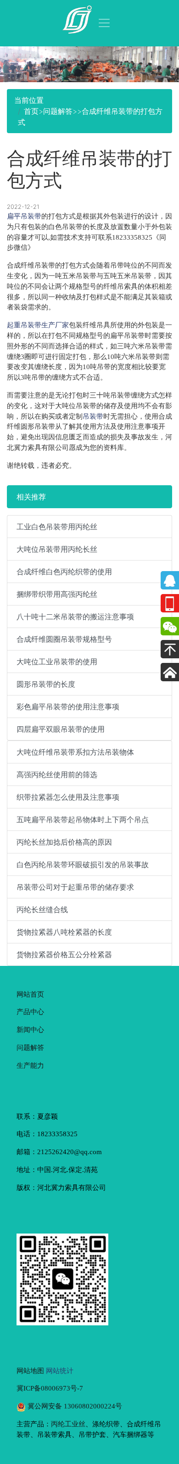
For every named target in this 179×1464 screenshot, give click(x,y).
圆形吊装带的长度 (46, 684)
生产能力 (30, 1065)
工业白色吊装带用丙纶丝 (57, 526)
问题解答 (58, 111)
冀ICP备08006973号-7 (50, 1388)
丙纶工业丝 (68, 1424)
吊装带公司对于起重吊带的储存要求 (75, 887)
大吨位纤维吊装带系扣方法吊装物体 (75, 752)
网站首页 (30, 994)
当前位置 (29, 100)
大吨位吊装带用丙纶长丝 (57, 549)
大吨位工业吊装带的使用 (57, 661)
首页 (31, 111)
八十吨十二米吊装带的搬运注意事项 (75, 616)
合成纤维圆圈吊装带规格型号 (64, 639)
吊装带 (93, 416)
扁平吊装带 (24, 216)
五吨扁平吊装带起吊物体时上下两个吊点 (83, 819)
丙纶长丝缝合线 (42, 909)
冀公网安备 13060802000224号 (74, 1406)
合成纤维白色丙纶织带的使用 (64, 571)
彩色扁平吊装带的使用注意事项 (68, 706)
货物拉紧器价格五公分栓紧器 (64, 954)
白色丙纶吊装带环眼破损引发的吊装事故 (83, 864)
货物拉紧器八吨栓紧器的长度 (64, 932)
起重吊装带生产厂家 (38, 325)
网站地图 (30, 1370)
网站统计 (59, 1370)
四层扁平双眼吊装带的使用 (61, 729)
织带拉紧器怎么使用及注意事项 (68, 797)
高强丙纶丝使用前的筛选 (57, 774)
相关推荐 (31, 496)
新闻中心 (30, 1029)
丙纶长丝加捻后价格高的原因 (64, 842)
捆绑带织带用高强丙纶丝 (57, 594)
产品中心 (30, 1011)
